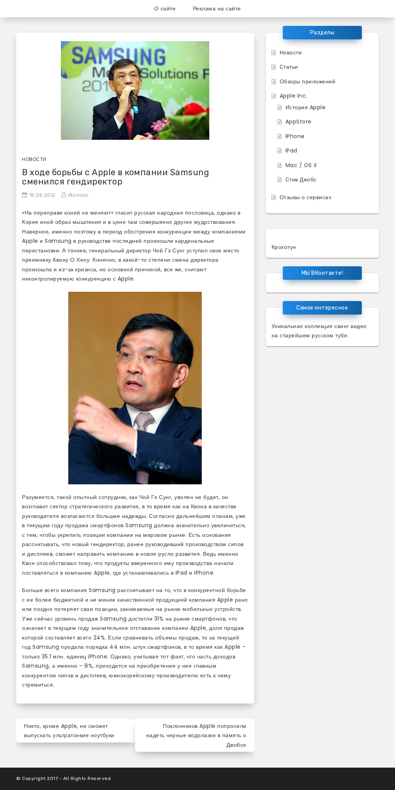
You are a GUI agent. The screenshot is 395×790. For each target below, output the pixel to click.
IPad (291, 150)
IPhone (295, 136)
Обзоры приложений (308, 81)
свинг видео (350, 326)
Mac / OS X (301, 165)
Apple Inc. (293, 96)
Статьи (289, 67)
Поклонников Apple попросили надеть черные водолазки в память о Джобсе (196, 735)
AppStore (298, 121)
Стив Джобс (301, 179)
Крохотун (284, 247)
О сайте (165, 8)
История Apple (305, 107)
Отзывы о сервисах (306, 197)
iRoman (78, 195)
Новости (34, 159)
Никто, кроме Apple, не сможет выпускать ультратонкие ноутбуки (69, 730)
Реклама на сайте (217, 8)
